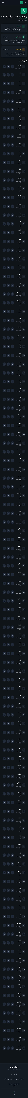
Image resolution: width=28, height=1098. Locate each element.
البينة (20, 905)
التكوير (19, 756)
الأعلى (19, 809)
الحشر (20, 563)
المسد (20, 1019)
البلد (20, 835)
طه (20, 221)
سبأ (20, 344)
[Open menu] (3, 2)
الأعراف (19, 116)
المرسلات (19, 721)
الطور (20, 502)
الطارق (19, 800)
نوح (20, 669)
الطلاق (19, 616)
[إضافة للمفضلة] (12, 66)
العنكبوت (19, 300)
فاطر (20, 353)
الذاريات (19, 493)
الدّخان (19, 432)
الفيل (20, 967)
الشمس (19, 844)
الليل (20, 853)
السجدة (19, 327)
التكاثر (19, 940)
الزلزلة (20, 914)
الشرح (19, 870)
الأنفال (19, 125)
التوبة (20, 134)
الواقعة (19, 537)
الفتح (20, 467)
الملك (20, 634)
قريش (20, 976)
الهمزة (20, 958)
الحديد (19, 546)
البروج (19, 791)
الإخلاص (18, 1028)
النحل (20, 186)
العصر (20, 949)
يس (20, 362)
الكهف (19, 204)
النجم (20, 511)
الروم (20, 309)
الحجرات (19, 476)
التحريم (19, 625)
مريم (20, 213)
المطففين (19, 774)
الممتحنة (19, 572)
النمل (20, 283)
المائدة (19, 99)
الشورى (19, 414)
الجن (20, 677)
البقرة (20, 72)
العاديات (19, 923)
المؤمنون (19, 248)
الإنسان (19, 712)
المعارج (19, 660)
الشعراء (19, 274)
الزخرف (19, 423)
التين (20, 879)
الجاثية (19, 441)
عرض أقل (6, 36)
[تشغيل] (8, 66)
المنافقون (19, 598)
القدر (20, 897)
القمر (20, 520)
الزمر (20, 388)
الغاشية (19, 818)
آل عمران (19, 81)
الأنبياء (19, 230)
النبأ (20, 730)
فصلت (19, 406)
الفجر (20, 826)
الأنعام (19, 108)
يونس (20, 143)
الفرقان (19, 265)
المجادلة (19, 555)
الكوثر (19, 993)
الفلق (20, 1037)
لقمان (20, 318)
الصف (19, 581)
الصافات (19, 371)
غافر (20, 397)
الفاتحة (19, 65)
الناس (20, 1046)
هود (20, 151)
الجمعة (20, 590)
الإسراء (19, 195)
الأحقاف (19, 449)
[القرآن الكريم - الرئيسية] (21, 2)
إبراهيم (19, 178)
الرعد (20, 169)
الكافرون (19, 1002)
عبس (20, 748)
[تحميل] (4, 66)
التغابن (19, 607)
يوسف (19, 160)
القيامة (19, 704)
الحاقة (20, 651)
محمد (20, 458)
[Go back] (25, 2)
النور (20, 257)
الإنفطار (19, 765)
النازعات (19, 739)
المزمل (19, 686)
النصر (20, 1011)
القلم (20, 642)
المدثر (20, 695)
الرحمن (19, 528)
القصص (19, 292)
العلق (20, 888)
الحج (20, 239)
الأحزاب (19, 335)
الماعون (19, 984)
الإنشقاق (19, 783)
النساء (20, 90)
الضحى (19, 862)
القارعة (19, 932)
